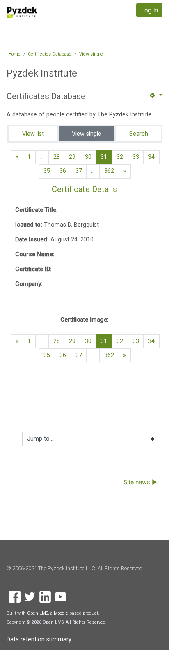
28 (56, 156)
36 (62, 170)
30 (88, 156)
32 (119, 156)
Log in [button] (149, 10)
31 (106, 156)
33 (135, 156)
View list (33, 133)
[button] (155, 95)
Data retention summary (39, 639)
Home (14, 54)
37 (78, 170)
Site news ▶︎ (140, 481)
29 (72, 156)
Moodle (61, 613)
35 (46, 170)
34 (151, 156)
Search (138, 133)
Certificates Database (49, 54)
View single (91, 54)
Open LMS (37, 613)
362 (109, 170)
